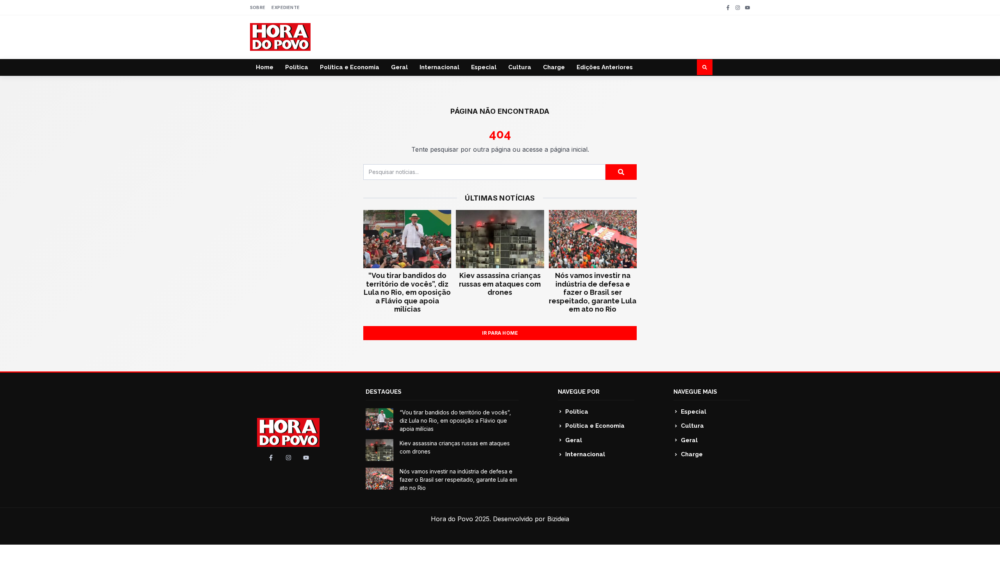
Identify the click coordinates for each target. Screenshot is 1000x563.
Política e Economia (349, 67)
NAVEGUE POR (579, 391)
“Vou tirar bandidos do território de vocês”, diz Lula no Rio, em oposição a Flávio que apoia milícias (407, 292)
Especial (483, 67)
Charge (554, 67)
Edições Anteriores (605, 67)
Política (296, 67)
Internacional (439, 67)
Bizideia (558, 519)
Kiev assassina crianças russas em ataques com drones (500, 283)
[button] (704, 67)
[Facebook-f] (727, 7)
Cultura (519, 67)
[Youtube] (747, 7)
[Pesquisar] (621, 172)
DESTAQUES (384, 391)
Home (264, 67)
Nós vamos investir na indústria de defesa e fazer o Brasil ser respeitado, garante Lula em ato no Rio (592, 292)
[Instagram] (737, 7)
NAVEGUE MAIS (695, 391)
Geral (399, 67)
